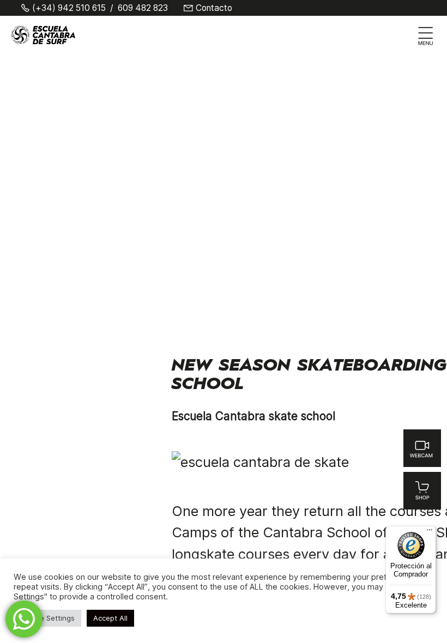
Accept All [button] (110, 618)
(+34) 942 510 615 (69, 8)
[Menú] (429, 532)
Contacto (214, 8)
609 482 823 (143, 8)
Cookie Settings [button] (47, 618)
